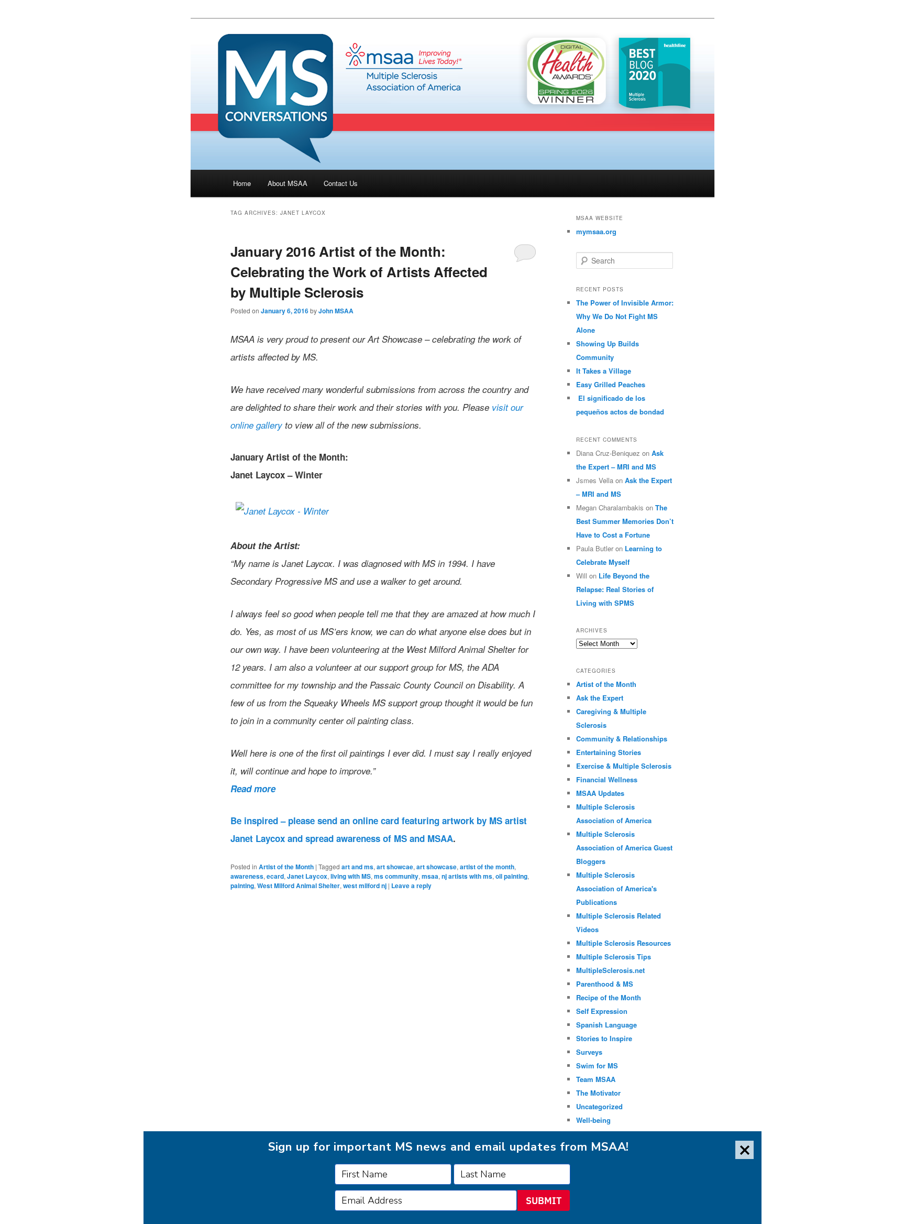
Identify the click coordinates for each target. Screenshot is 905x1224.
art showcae (395, 866)
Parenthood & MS (604, 984)
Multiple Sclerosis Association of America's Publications (616, 888)
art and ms (357, 866)
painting (242, 885)
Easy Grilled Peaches (610, 384)
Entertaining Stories (608, 752)
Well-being (593, 1120)
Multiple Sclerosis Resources (623, 943)
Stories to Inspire (604, 1038)
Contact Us (341, 183)
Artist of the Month (286, 866)
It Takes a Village (603, 371)
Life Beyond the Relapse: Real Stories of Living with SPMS (615, 589)
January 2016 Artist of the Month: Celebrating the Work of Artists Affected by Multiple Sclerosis (359, 272)
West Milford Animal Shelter (298, 885)
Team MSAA (595, 1079)
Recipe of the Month (608, 997)
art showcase (436, 866)
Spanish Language (606, 1025)
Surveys (589, 1052)
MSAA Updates (600, 793)
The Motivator (598, 1093)
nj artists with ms (467, 876)
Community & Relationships (621, 739)
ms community (396, 876)
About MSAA (287, 183)
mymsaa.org (596, 231)
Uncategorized (599, 1106)
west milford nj (365, 885)
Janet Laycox (307, 876)
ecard (275, 876)
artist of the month (487, 866)
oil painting (511, 876)
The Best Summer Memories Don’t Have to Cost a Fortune (625, 521)
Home (242, 183)
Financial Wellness (606, 779)
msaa (430, 876)
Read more (252, 788)
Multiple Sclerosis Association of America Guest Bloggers (624, 847)
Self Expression (601, 1011)
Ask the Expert (599, 698)
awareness (246, 876)
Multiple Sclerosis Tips (613, 956)
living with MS (350, 876)
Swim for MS (597, 1065)
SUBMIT (543, 1201)
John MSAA (336, 310)
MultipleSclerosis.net (610, 970)
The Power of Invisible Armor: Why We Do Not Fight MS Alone (625, 316)
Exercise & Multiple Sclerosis (623, 766)
